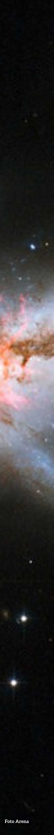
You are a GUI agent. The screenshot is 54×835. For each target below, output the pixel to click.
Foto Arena (17, 821)
